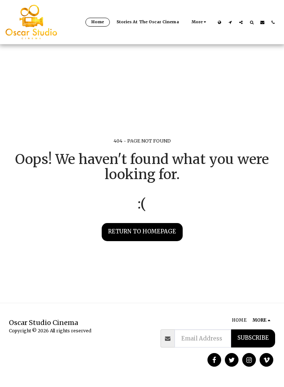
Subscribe (253, 337)
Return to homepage (142, 231)
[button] (230, 22)
